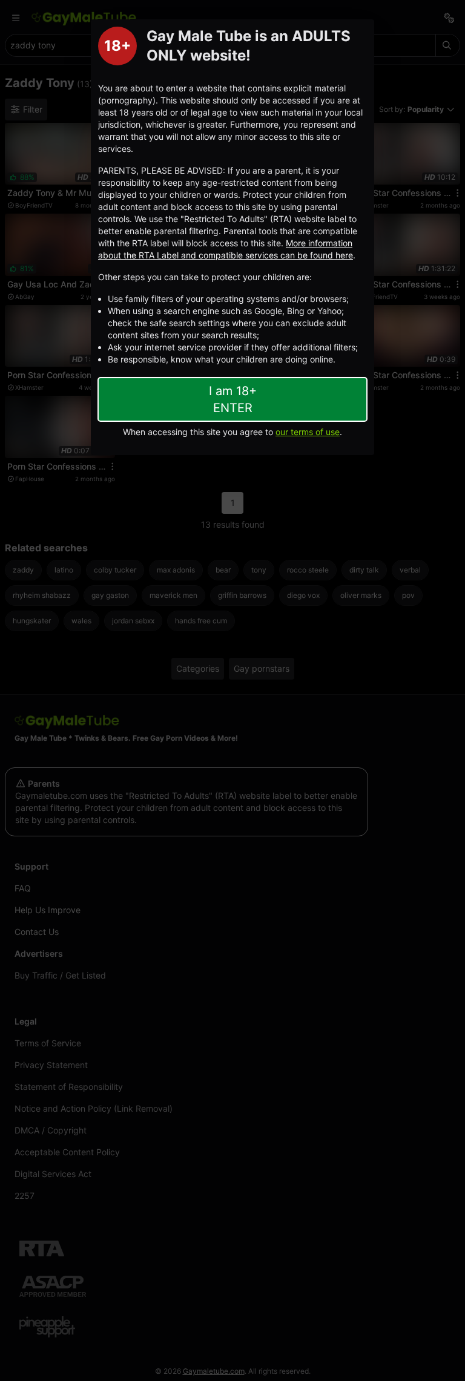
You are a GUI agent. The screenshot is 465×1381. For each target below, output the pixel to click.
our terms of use (307, 432)
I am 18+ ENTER (233, 399)
